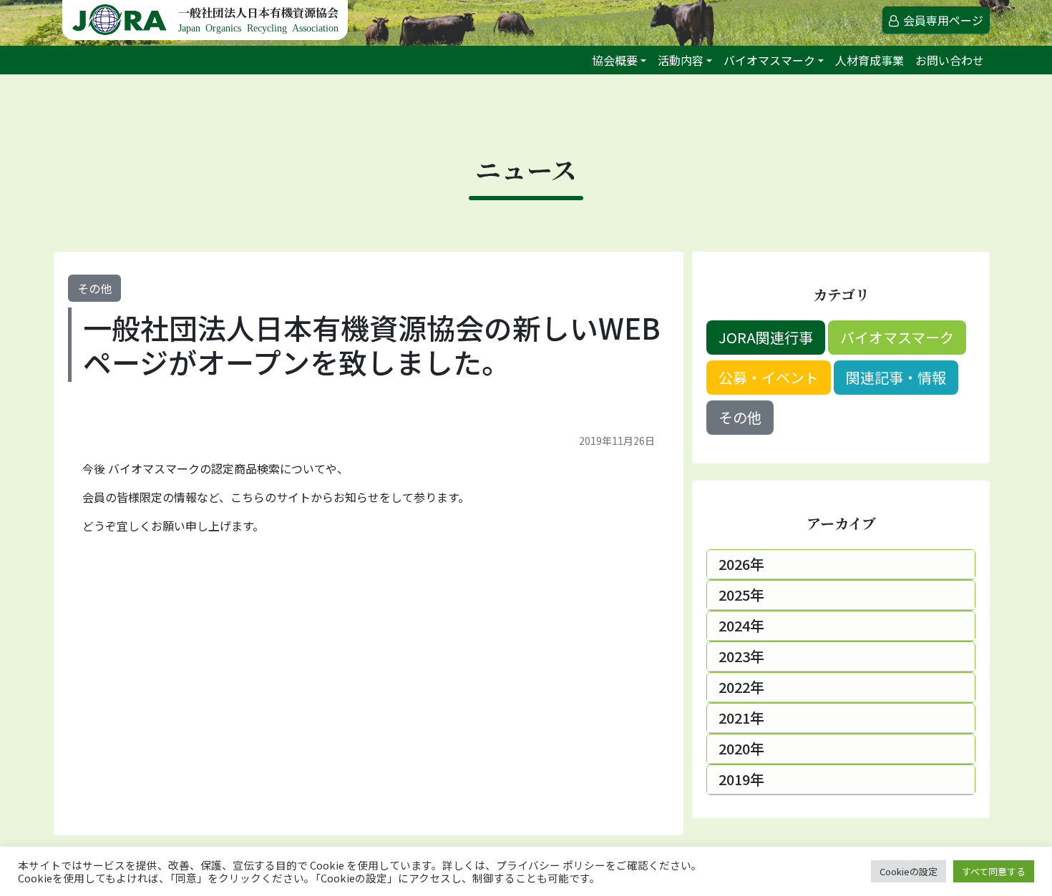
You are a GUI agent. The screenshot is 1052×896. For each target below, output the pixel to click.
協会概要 (615, 60)
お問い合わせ (949, 60)
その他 (94, 288)
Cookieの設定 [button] (908, 871)
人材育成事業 (869, 60)
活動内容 (680, 60)
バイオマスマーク (769, 60)
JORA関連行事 (766, 337)
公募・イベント (769, 377)
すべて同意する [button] (994, 871)
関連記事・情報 (896, 377)
